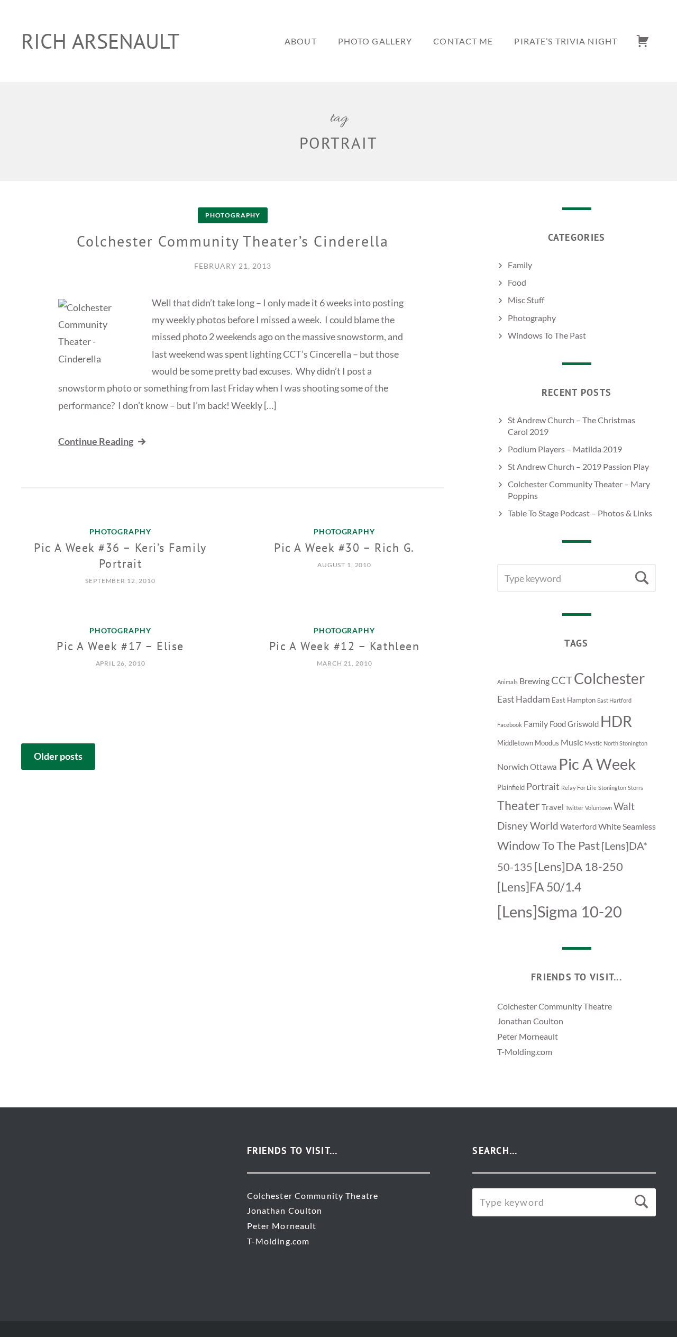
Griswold (583, 724)
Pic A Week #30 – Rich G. (344, 547)
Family (520, 265)
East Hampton (574, 700)
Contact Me (463, 41)
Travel (553, 807)
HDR (616, 721)
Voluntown (598, 807)
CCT (561, 680)
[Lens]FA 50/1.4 (539, 887)
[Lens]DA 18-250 (578, 866)
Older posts (58, 756)
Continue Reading (95, 441)
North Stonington (625, 743)
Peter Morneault (527, 1036)
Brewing (534, 681)
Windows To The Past (547, 335)
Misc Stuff (526, 300)
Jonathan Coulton (530, 1021)
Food (517, 282)
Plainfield (511, 787)
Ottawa (543, 766)
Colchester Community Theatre (554, 1006)
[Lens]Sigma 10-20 (559, 912)
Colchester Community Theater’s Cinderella (232, 241)
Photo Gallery (375, 41)
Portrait (543, 786)
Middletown (515, 743)
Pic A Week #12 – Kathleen (344, 646)
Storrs (635, 787)
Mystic (593, 743)
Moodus (547, 743)
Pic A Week (597, 763)
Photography (232, 215)
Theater (518, 805)
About (301, 41)
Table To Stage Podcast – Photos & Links (580, 513)
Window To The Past (548, 845)
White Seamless (627, 826)
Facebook (509, 724)
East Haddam (523, 699)
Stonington (612, 787)
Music (572, 742)
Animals (507, 681)
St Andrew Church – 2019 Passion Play (578, 466)
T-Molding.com (524, 1052)
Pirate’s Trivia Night (565, 41)
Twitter (574, 807)
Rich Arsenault (100, 40)
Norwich (512, 766)
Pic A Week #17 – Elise (120, 646)
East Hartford (614, 700)
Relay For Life (579, 787)
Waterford (578, 826)
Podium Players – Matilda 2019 (565, 449)
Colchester (609, 678)
